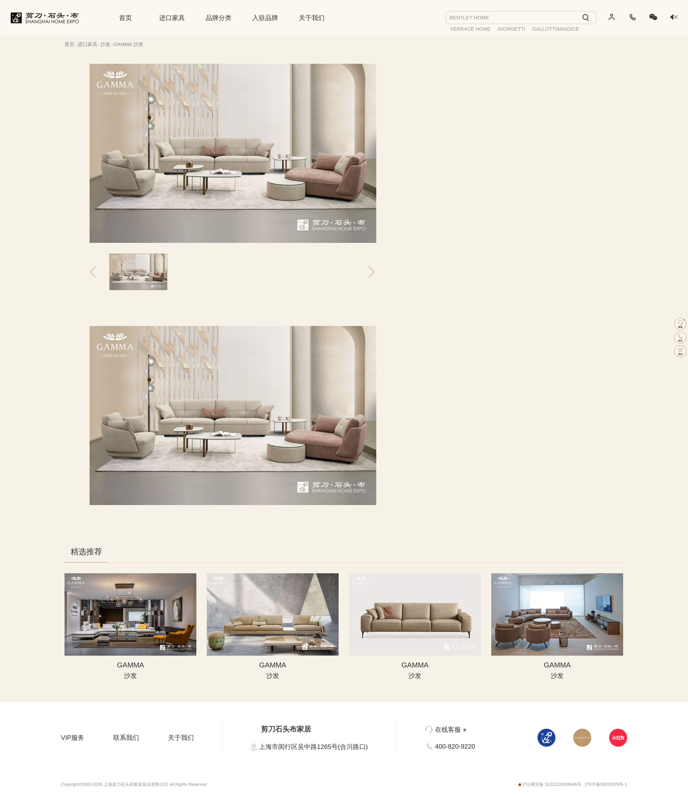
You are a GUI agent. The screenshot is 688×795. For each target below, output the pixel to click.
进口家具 (172, 17)
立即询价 (469, 169)
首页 (125, 17)
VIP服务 (72, 737)
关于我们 (312, 17)
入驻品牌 (265, 17)
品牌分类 (218, 17)
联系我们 (126, 737)
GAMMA (459, 115)
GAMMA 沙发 (128, 44)
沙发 (105, 44)
